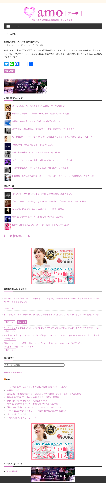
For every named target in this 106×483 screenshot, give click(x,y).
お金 (28, 45)
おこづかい (20, 45)
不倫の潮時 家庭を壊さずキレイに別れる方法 (32, 145)
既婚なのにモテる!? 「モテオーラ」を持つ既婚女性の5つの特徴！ (41, 113)
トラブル (34, 45)
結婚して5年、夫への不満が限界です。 (22, 42)
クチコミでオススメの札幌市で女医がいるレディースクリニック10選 (42, 160)
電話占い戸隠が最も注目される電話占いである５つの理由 (37, 217)
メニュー (15, 26)
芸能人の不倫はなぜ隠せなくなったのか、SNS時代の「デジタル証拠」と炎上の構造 (49, 201)
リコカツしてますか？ (17, 414)
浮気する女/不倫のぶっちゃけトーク (19, 346)
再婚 (24, 322)
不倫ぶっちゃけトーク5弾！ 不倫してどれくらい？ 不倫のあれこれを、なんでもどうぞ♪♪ (43, 343)
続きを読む (9, 71)
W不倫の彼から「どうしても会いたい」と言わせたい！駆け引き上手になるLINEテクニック (52, 137)
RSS (8, 379)
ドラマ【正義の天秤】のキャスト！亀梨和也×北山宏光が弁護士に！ (37, 411)
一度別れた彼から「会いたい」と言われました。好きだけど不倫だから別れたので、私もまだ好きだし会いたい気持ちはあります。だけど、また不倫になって (53, 300)
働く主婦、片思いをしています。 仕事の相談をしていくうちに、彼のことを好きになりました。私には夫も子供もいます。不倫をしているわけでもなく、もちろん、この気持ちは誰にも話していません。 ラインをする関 (53, 335)
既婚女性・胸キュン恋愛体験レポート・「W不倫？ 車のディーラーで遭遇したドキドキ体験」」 (54, 176)
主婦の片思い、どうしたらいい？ (21, 417)
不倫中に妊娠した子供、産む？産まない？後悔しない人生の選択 (40, 168)
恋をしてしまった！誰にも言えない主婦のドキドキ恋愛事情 (38, 106)
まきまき (10, 45)
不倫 (19, 322)
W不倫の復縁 (13, 390)
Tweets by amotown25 (13, 372)
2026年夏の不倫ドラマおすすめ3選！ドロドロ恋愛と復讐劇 (38, 209)
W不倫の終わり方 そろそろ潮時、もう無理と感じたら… (37, 121)
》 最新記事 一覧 (17, 236)
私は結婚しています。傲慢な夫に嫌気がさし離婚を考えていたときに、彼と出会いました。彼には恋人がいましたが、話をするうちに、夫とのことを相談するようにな (53, 314)
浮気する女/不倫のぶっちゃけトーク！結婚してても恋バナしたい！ (41, 225)
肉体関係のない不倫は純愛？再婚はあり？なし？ (28, 400)
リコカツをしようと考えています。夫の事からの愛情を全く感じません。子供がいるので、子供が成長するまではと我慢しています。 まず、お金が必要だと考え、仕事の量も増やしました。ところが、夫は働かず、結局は (53, 327)
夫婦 (41, 45)
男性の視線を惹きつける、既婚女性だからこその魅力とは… (38, 152)
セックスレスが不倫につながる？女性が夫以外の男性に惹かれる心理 (42, 194)
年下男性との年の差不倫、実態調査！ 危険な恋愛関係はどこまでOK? (44, 129)
